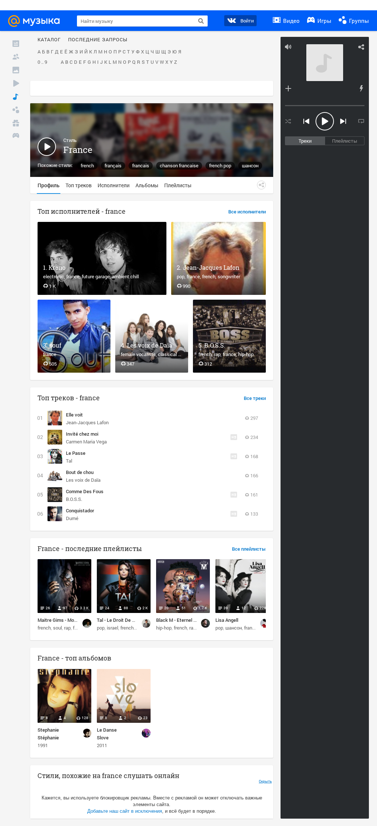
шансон (250, 165)
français (113, 165)
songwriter (229, 276)
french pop (220, 165)
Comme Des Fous (84, 491)
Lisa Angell (226, 620)
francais (140, 165)
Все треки (255, 398)
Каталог (49, 40)
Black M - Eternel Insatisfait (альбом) (196, 620)
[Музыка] (16, 96)
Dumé (72, 518)
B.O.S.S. (214, 345)
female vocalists (138, 354)
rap (217, 354)
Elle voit (74, 414)
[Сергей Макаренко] (146, 623)
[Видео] (16, 83)
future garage (96, 276)
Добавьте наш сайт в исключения (124, 811)
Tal (69, 460)
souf (55, 345)
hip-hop (246, 354)
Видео (291, 20)
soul (57, 627)
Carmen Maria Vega (86, 441)
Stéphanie (48, 737)
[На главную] (37, 21)
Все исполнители (247, 212)
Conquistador (80, 510)
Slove (103, 737)
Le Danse (107, 729)
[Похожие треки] (361, 88)
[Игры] (16, 136)
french (87, 165)
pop (180, 276)
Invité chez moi (82, 434)
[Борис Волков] (205, 623)
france (73, 276)
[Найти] (201, 21)
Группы (358, 20)
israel (112, 627)
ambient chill (125, 276)
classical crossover (178, 354)
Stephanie (48, 729)
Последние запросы (97, 40)
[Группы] (16, 109)
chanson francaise (179, 165)
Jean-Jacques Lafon (211, 267)
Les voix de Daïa (149, 345)
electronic (53, 276)
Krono (57, 267)
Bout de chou (80, 472)
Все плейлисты (249, 549)
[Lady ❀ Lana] (264, 623)
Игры (323, 20)
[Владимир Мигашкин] (86, 623)
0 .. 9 (42, 62)
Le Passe (75, 453)
